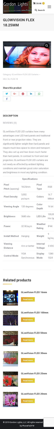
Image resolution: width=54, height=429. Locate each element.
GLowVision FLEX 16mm (34, 292)
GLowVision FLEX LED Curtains (25, 74)
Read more (28, 299)
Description (10, 115)
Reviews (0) (10, 123)
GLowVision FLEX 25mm (34, 373)
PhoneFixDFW (28, 426)
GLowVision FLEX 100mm (34, 312)
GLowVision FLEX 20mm (34, 393)
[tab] (27, 114)
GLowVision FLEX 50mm (34, 333)
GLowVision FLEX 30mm (34, 353)
